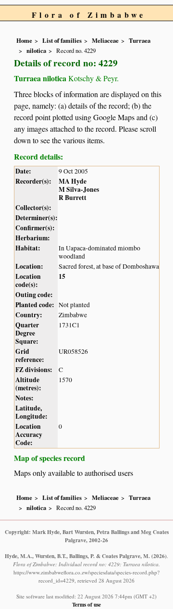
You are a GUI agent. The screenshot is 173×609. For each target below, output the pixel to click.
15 (62, 276)
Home (24, 40)
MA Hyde (72, 181)
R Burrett (72, 197)
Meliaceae (105, 40)
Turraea (139, 40)
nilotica (36, 50)
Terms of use (86, 604)
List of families (62, 40)
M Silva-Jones (79, 189)
